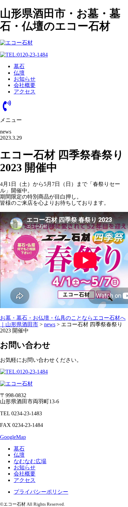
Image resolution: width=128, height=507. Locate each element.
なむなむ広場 (30, 461)
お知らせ (24, 79)
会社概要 (24, 85)
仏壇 (19, 73)
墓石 (19, 66)
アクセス (24, 91)
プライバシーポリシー (41, 492)
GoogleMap (13, 437)
